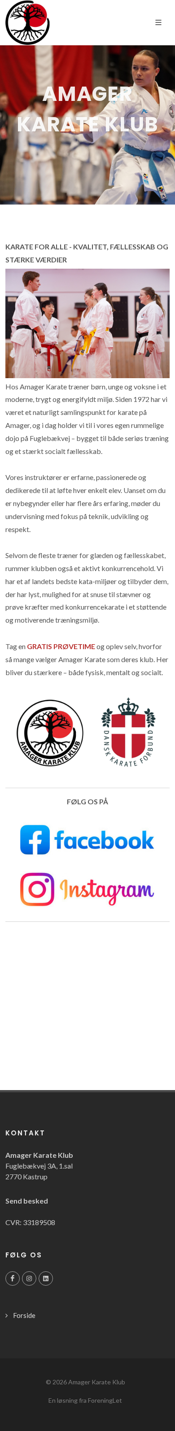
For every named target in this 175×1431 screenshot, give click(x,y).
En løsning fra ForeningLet (85, 1400)
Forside (24, 1315)
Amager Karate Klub (96, 1382)
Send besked (26, 1200)
